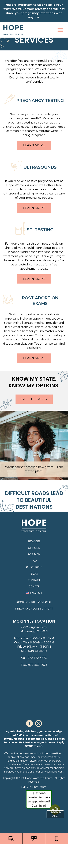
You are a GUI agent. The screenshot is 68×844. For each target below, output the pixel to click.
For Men (34, 554)
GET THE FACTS (34, 399)
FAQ (34, 560)
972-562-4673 (37, 657)
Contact (34, 580)
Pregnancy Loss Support (34, 608)
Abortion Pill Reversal (34, 602)
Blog (34, 573)
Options (34, 548)
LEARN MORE (34, 145)
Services (34, 541)
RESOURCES (34, 567)
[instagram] (38, 723)
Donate (34, 586)
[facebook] (29, 723)
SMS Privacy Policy (34, 786)
